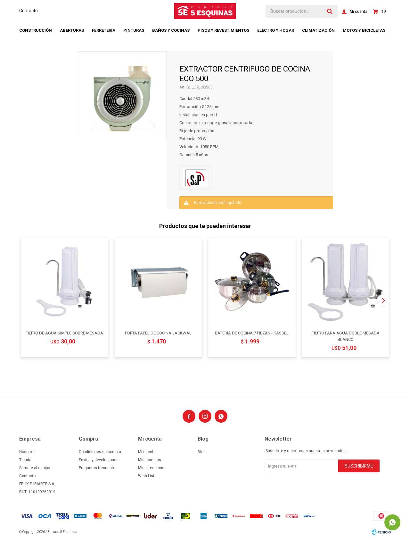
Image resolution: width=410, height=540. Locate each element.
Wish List (146, 476)
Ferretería (103, 30)
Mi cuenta (147, 452)
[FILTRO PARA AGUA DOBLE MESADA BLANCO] (346, 281)
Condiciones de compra (100, 452)
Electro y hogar (275, 30)
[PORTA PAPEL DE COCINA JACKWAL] (158, 281)
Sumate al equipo (34, 468)
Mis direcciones (152, 468)
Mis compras (149, 460)
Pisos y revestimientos (223, 30)
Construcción (35, 30)
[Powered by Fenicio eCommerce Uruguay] (381, 532)
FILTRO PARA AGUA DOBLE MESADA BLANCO (346, 336)
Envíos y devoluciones (99, 460)
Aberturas (72, 30)
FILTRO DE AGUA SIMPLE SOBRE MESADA (64, 333)
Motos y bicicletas (364, 30)
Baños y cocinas (171, 30)
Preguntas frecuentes (98, 468)
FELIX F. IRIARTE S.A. (37, 484)
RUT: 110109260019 (37, 492)
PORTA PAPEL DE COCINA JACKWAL (158, 333)
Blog (202, 452)
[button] (383, 300)
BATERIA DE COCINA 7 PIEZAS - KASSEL (252, 333)
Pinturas (133, 30)
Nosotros (27, 452)
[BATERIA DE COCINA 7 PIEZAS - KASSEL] (252, 281)
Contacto (28, 10)
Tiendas (26, 460)
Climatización (318, 30)
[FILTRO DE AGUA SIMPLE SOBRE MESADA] (64, 281)
